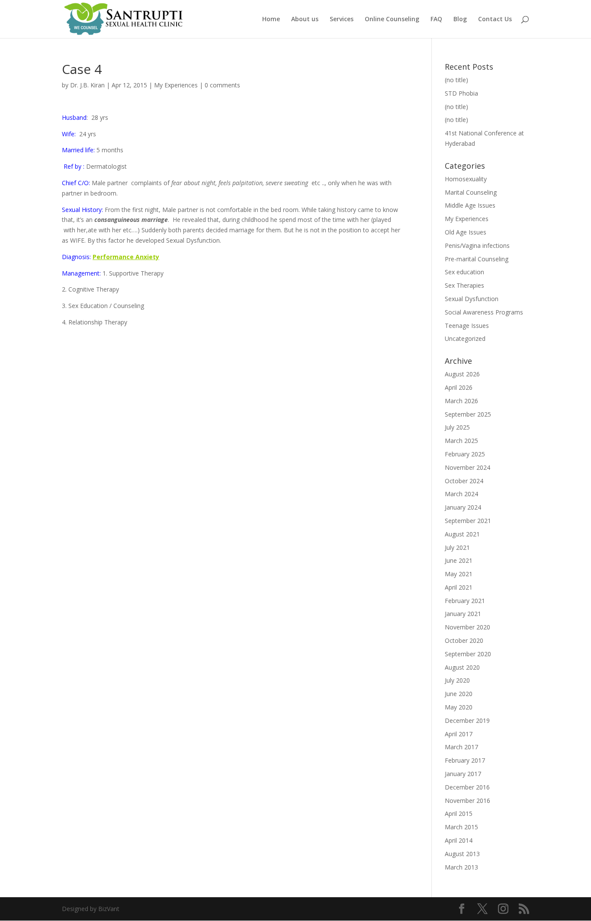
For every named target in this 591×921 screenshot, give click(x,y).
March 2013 (461, 867)
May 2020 (458, 707)
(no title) (456, 80)
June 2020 (458, 694)
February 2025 (465, 454)
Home (271, 19)
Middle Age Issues (470, 205)
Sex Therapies (464, 285)
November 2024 (467, 467)
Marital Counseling (471, 192)
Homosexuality (466, 179)
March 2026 (461, 401)
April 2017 (458, 734)
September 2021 (468, 521)
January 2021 (463, 614)
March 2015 (461, 827)
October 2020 (464, 640)
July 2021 (457, 547)
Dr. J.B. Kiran (87, 85)
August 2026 (462, 374)
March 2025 (461, 440)
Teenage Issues (467, 325)
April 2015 (458, 813)
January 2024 (463, 507)
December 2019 (467, 720)
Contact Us (495, 19)
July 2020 (457, 680)
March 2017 (461, 747)
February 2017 (465, 760)
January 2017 (463, 774)
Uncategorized (465, 338)
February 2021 (465, 601)
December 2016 (467, 787)
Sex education (464, 272)
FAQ (436, 19)
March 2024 (461, 494)
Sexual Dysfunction (471, 299)
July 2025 (457, 427)
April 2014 (458, 840)
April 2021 (458, 587)
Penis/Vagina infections (477, 245)
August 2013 (462, 854)
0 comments (222, 85)
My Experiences (176, 85)
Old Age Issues (465, 232)
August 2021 (462, 534)
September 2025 (468, 414)
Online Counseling (392, 19)
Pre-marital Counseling (476, 259)
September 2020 (468, 654)
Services (341, 19)
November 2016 (467, 800)
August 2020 (462, 667)
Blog (460, 19)
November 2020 (467, 627)
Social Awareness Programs (484, 312)
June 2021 (458, 560)
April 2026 (458, 387)
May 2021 (458, 574)
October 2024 (464, 481)
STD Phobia (461, 93)
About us (304, 19)
